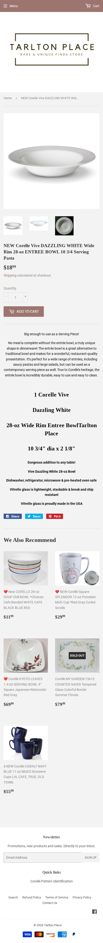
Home (8, 98)
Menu (14, 6)
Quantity (10, 288)
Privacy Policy (82, 897)
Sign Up (90, 857)
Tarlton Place (53, 925)
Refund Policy (31, 897)
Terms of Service (56, 897)
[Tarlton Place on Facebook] (94, 912)
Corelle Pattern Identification (51, 881)
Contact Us (49, 903)
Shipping (10, 275)
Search (13, 897)
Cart (95, 6)
